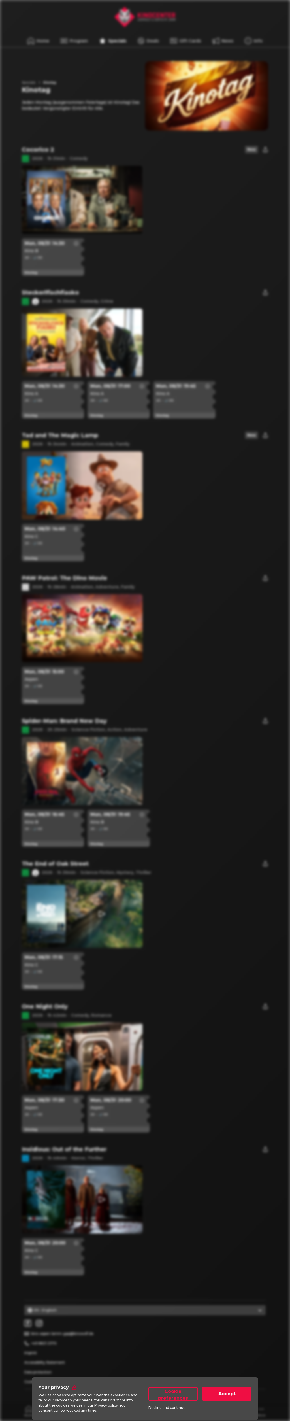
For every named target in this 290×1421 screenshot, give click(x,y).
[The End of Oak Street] (145, 902)
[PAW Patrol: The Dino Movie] (145, 616)
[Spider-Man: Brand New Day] (145, 759)
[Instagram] (39, 1323)
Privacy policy (106, 1405)
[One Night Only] (145, 1045)
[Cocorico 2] (145, 188)
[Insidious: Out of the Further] (145, 1187)
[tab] (29, 1411)
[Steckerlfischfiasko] (145, 331)
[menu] (253, 41)
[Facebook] (27, 1323)
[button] (101, 200)
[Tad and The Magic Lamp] (145, 473)
